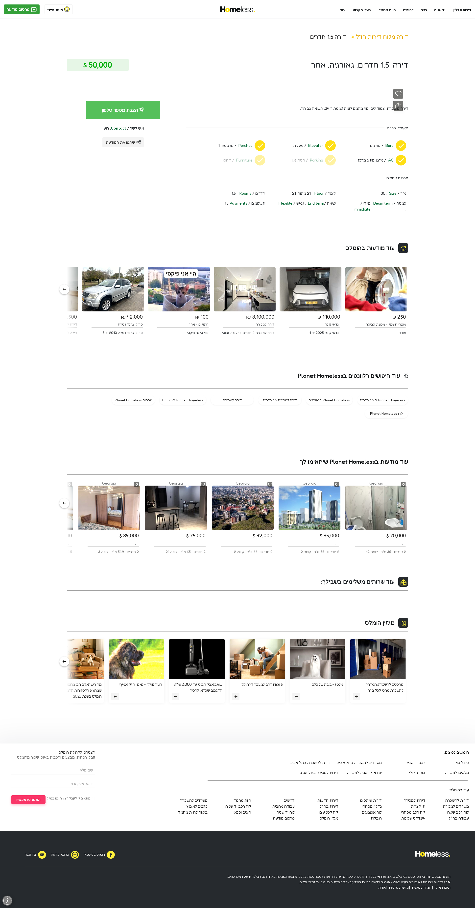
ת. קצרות (418, 806)
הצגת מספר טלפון (120, 110)
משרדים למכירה (456, 806)
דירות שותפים (371, 800)
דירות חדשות (327, 800)
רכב (424, 10)
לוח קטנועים (328, 812)
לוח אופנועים (372, 812)
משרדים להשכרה (194, 800)
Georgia (386, 517)
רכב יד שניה (415, 762)
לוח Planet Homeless (386, 413)
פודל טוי (462, 762)
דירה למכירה (232, 400)
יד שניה (439, 10)
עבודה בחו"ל (459, 818)
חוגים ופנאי (242, 812)
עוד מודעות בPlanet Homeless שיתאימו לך (354, 461)
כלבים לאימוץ (197, 806)
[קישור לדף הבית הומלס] (237, 9)
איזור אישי (55, 9)
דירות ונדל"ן (462, 10)
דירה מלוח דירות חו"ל (382, 36)
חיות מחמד (387, 10)
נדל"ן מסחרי (372, 806)
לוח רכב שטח (458, 812)
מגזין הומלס (380, 622)
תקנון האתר (442, 887)
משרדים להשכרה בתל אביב (359, 762)
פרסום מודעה (18, 9)
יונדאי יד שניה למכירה (364, 772)
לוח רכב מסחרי (413, 812)
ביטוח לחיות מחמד (193, 812)
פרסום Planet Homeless (133, 400)
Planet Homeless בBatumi (182, 400)
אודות (382, 887)
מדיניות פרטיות (398, 887)
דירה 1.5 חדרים (328, 36)
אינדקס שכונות (413, 818)
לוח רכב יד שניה (238, 806)
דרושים (408, 10)
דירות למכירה (414, 800)
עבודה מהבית (283, 806)
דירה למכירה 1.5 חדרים (280, 400)
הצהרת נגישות (421, 887)
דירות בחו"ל (329, 806)
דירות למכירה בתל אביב (319, 772)
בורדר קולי (417, 772)
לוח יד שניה (286, 812)
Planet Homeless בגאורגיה (329, 400)
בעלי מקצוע (362, 10)
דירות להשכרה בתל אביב (310, 762)
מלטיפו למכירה (457, 772)
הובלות (376, 818)
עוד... (341, 10)
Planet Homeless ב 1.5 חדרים (382, 400)
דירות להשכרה (457, 800)
